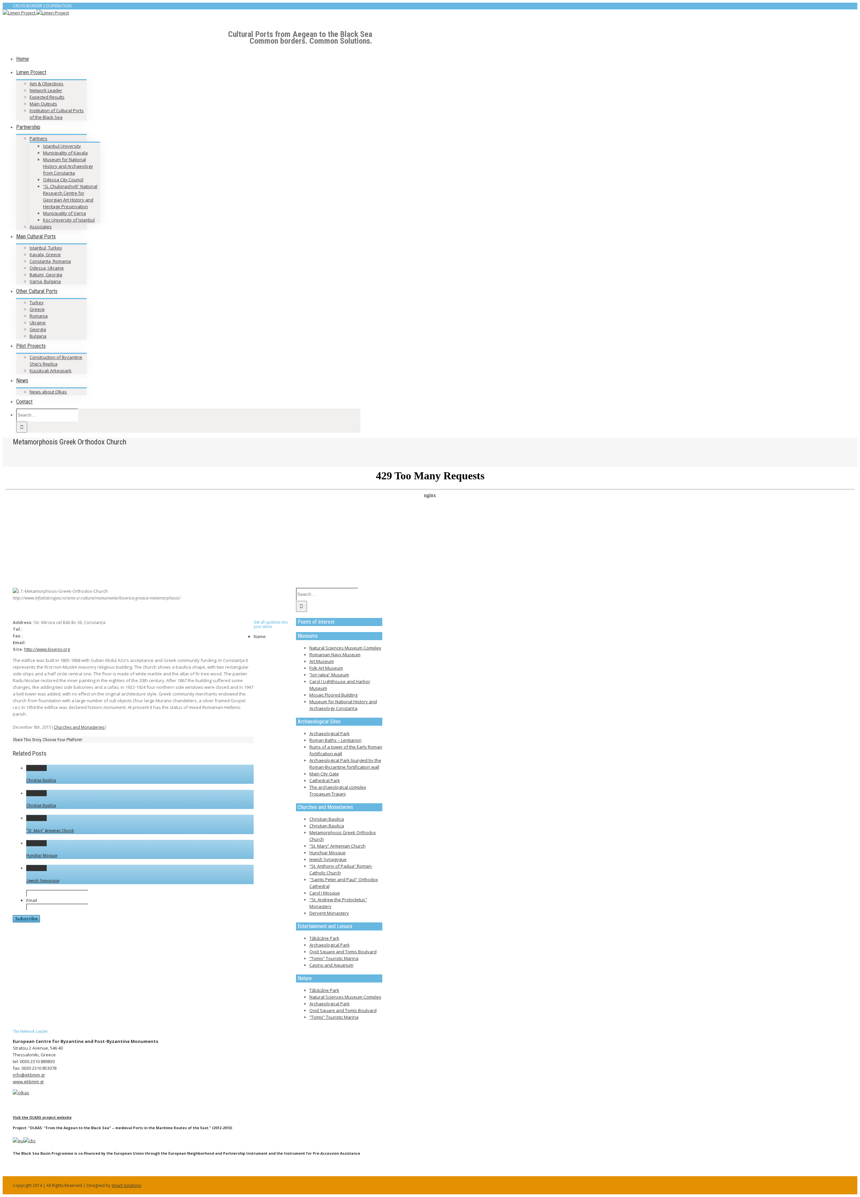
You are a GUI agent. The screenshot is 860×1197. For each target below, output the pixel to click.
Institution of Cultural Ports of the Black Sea (57, 113)
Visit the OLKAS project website (42, 1117)
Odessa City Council (63, 180)
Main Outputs (43, 104)
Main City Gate (324, 774)
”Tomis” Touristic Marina (333, 958)
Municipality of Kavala (65, 153)
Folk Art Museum (326, 668)
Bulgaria (38, 336)
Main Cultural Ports (36, 236)
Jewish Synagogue (42, 880)
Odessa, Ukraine (47, 268)
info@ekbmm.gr (29, 1075)
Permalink (36, 768)
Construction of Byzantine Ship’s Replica (56, 360)
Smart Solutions (126, 1185)
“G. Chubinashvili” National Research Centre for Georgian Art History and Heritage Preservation (70, 196)
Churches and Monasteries (79, 727)
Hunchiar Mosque (41, 855)
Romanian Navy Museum (334, 655)
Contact (24, 401)
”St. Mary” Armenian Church (50, 830)
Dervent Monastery (329, 913)
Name (260, 636)
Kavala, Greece (45, 254)
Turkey (37, 302)
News (22, 380)
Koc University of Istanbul (69, 220)
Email (31, 900)
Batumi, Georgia (46, 275)
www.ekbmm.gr (28, 1082)
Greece (37, 309)
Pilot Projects (31, 346)
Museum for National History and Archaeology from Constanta (68, 166)
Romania (39, 316)
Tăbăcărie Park (324, 938)
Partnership (28, 127)
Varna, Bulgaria (45, 281)
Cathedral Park (324, 780)
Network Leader (46, 90)
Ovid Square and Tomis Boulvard (343, 952)
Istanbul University (62, 146)
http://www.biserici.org (47, 649)
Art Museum (321, 661)
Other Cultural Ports (36, 291)
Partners (38, 138)
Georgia (38, 329)
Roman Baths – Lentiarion (335, 740)
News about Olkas (48, 392)
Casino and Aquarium (331, 965)
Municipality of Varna (64, 213)
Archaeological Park (329, 733)
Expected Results (47, 97)
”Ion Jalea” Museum (329, 675)
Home (22, 59)
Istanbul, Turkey (46, 248)
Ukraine (38, 323)
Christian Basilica (41, 780)
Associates (41, 227)
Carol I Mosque (324, 893)
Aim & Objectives (46, 84)
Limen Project (31, 72)
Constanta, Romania (50, 261)
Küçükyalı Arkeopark (51, 371)
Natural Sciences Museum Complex (345, 648)
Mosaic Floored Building (333, 695)
